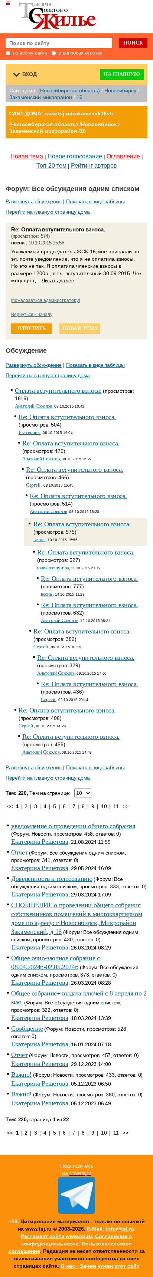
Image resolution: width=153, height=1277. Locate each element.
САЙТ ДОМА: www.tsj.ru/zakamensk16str (61, 113)
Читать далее (58, 280)
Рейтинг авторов (94, 165)
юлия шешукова (53, 567)
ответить (31, 328)
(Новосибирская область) (69, 90)
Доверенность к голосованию (51, 878)
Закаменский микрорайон (40, 97)
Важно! (21, 1074)
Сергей (33, 485)
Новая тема (26, 156)
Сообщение (27, 1028)
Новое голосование (75, 156)
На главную (122, 74)
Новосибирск (120, 90)
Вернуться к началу (31, 314)
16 (79, 97)
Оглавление (123, 156)
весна (18, 243)
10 (104, 806)
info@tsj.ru (120, 1229)
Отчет (19, 852)
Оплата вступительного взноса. (58, 390)
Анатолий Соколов (33, 406)
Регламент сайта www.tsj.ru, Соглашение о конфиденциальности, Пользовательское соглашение (71, 1243)
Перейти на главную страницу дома (48, 212)
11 (115, 806)
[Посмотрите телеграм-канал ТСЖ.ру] (76, 1212)
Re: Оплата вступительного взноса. (58, 229)
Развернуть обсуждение (34, 201)
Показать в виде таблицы (95, 201)
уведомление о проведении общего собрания (73, 826)
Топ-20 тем (51, 165)
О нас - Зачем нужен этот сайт (100, 1266)
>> (125, 806)
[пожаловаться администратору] (45, 300)
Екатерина (29, 432)
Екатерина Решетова (39, 841)
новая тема (80, 328)
